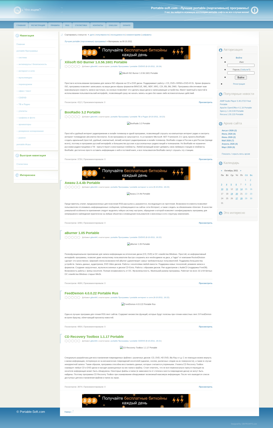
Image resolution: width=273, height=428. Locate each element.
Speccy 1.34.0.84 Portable (232, 111)
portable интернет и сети (141, 187)
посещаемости (118, 35)
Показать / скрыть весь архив (236, 154)
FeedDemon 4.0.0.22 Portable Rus (91, 293)
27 (237, 198)
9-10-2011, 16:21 (153, 341)
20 (237, 194)
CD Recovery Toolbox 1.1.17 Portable (94, 337)
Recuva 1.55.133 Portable (231, 114)
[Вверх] (69, 411)
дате (92, 35)
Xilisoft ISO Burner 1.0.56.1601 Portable (96, 62)
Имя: (241, 62)
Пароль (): (242, 69)
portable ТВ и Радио (139, 117)
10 (222, 189)
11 (227, 189)
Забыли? (245, 69)
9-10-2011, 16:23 (157, 117)
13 (237, 189)
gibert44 (94, 66)
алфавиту (147, 35)
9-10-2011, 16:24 (153, 66)
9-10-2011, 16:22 (153, 237)
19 (232, 194)
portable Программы (120, 66)
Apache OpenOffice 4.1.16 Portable (236, 108)
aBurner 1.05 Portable (82, 233)
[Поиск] (17, 10)
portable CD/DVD (137, 66)
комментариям (133, 35)
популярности (102, 35)
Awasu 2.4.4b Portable (82, 183)
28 (241, 198)
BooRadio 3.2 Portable (82, 112)
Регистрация (239, 84)
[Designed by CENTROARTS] (245, 424)
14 (241, 189)
